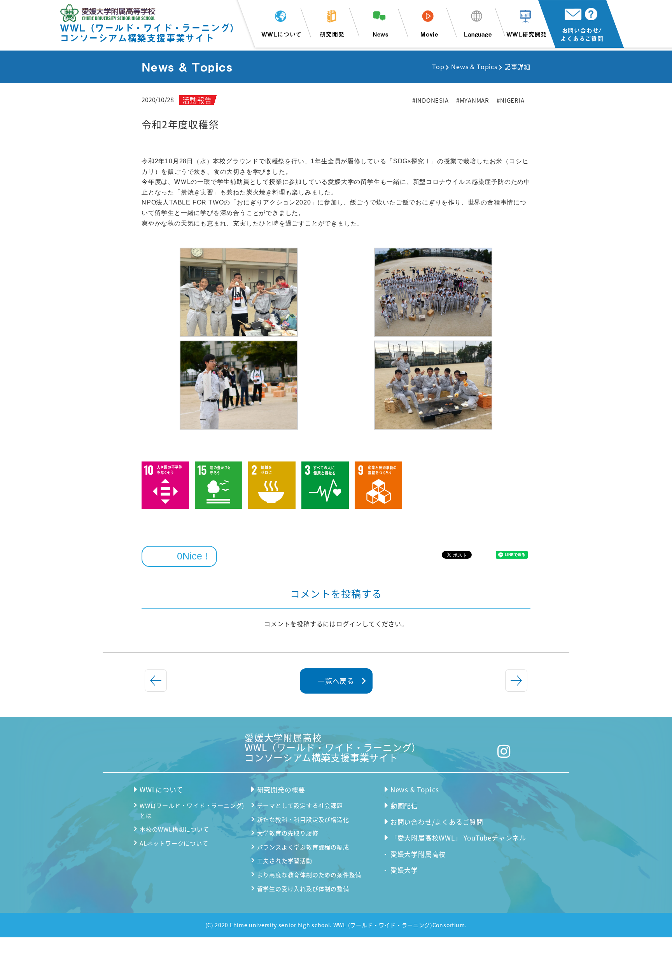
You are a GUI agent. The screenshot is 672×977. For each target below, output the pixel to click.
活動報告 (197, 100)
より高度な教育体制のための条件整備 (309, 874)
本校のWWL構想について (174, 829)
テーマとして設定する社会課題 (300, 805)
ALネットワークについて (174, 843)
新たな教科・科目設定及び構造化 (303, 819)
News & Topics (474, 66)
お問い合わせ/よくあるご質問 (582, 34)
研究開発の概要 (281, 789)
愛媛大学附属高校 (418, 854)
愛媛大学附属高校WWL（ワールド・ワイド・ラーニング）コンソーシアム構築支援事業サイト (333, 747)
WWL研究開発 (526, 34)
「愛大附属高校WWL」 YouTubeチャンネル (458, 837)
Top (438, 66)
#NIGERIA (510, 100)
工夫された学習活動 (284, 860)
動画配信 (404, 805)
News (381, 34)
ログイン (349, 623)
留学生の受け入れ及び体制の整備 (303, 888)
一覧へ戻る (336, 681)
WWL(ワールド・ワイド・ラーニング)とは (192, 810)
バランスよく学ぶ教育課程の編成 (303, 847)
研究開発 (332, 34)
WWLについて (281, 34)
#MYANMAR (472, 100)
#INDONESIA (430, 100)
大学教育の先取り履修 (287, 833)
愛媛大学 (404, 870)
